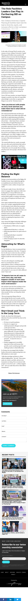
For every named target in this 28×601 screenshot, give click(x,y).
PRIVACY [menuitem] (13, 574)
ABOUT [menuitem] (6, 572)
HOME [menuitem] (2, 572)
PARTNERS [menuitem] (12, 572)
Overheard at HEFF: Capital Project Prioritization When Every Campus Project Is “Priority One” (13, 503)
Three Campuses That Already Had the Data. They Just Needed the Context (12, 518)
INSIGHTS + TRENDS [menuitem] (21, 572)
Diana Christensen (6, 28)
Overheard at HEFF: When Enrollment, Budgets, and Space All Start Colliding (12, 487)
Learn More (7, 403)
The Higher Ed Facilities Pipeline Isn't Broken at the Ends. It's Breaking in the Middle (13, 471)
